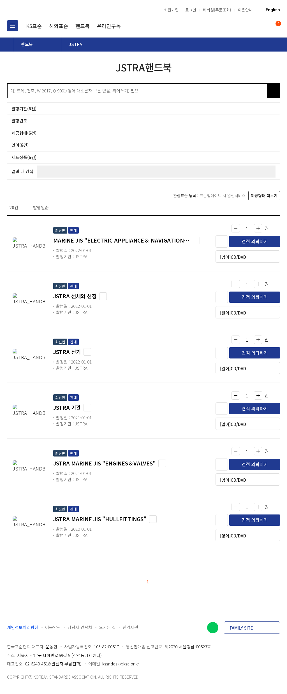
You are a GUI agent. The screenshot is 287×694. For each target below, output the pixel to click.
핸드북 (82, 25)
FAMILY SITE (241, 628)
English (273, 10)
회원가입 (171, 10)
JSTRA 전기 (67, 351)
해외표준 (58, 25)
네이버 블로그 (212, 627)
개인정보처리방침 (22, 627)
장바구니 (277, 24)
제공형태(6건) (23, 133)
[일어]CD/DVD (233, 313)
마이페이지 (264, 25)
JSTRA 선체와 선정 (74, 296)
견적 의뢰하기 (255, 241)
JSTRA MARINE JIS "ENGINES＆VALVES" (104, 463)
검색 (253, 25)
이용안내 (245, 10)
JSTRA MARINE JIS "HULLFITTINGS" (99, 519)
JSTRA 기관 (67, 407)
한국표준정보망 (36, 10)
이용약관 (53, 627)
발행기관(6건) (23, 108)
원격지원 (130, 627)
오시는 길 (107, 627)
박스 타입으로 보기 (266, 207)
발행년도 (19, 121)
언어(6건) (20, 145)
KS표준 (34, 25)
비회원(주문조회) (217, 10)
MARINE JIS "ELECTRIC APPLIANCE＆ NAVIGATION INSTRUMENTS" (118, 240)
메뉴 (12, 25)
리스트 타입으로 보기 (257, 207)
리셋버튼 (273, 91)
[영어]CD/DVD (233, 257)
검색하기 (260, 91)
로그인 (190, 10)
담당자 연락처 (80, 627)
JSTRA (75, 44)
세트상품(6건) (23, 157)
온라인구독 (109, 25)
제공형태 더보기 (264, 195)
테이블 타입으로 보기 (275, 207)
